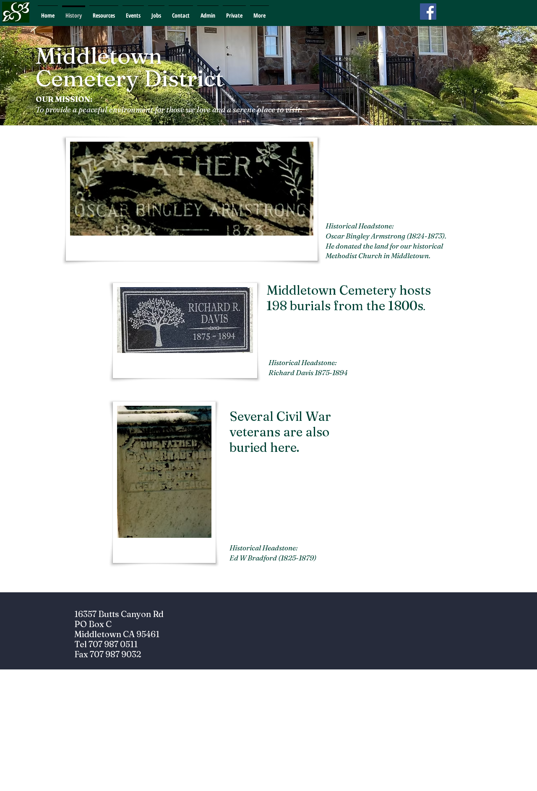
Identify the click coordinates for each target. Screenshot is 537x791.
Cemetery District (130, 78)
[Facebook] (428, 11)
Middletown (99, 55)
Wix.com (325, 786)
